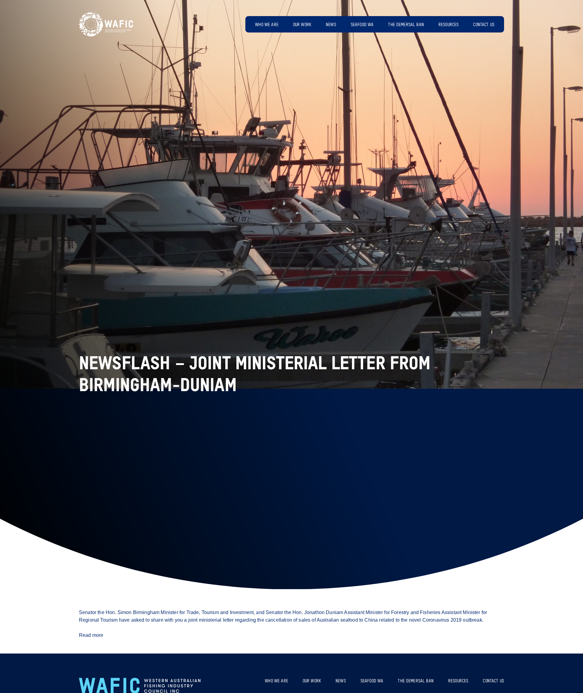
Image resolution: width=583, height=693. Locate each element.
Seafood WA (362, 25)
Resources (448, 25)
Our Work (302, 25)
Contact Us (483, 25)
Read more (91, 635)
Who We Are (266, 25)
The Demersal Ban (406, 25)
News (331, 25)
